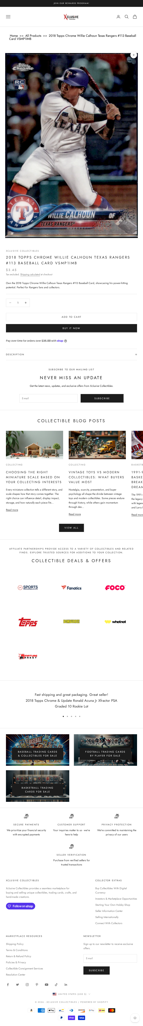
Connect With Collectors (108, 923)
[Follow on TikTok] (56, 984)
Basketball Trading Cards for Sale (37, 789)
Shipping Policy (14, 944)
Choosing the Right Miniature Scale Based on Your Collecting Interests (34, 477)
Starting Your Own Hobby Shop (112, 905)
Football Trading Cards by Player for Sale (105, 753)
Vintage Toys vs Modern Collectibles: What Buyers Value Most (96, 477)
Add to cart (72, 317)
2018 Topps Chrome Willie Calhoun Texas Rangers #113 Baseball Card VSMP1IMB (72, 37)
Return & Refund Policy (18, 956)
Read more (12, 510)
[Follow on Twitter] (17, 984)
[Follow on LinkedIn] (66, 984)
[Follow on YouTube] (46, 984)
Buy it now (71, 328)
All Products (33, 35)
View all (71, 528)
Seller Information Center (109, 911)
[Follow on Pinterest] (37, 984)
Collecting (14, 464)
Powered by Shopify (94, 1002)
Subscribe (102, 398)
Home (14, 35)
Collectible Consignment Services (24, 968)
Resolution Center (15, 974)
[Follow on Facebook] (8, 984)
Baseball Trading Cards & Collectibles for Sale (37, 753)
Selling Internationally (106, 917)
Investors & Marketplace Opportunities (116, 899)
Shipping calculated (30, 274)
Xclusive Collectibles (22, 251)
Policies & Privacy (16, 962)
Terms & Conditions (17, 950)
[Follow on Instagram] (27, 984)
